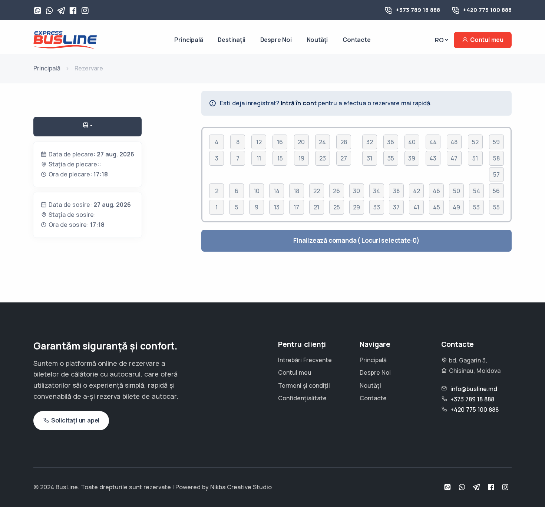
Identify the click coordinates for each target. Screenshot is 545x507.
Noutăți (317, 40)
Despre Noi (276, 40)
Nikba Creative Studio (241, 487)
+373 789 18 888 (418, 10)
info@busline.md (473, 389)
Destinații (231, 40)
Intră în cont (299, 103)
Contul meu (486, 40)
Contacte (356, 40)
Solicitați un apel (75, 420)
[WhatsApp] (37, 11)
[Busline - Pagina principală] (65, 39)
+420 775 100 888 (487, 10)
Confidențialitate (302, 398)
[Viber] (49, 11)
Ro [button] (439, 40)
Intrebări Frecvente (305, 360)
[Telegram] (61, 11)
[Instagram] (85, 11)
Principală (188, 40)
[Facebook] (73, 11)
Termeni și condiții (304, 385)
